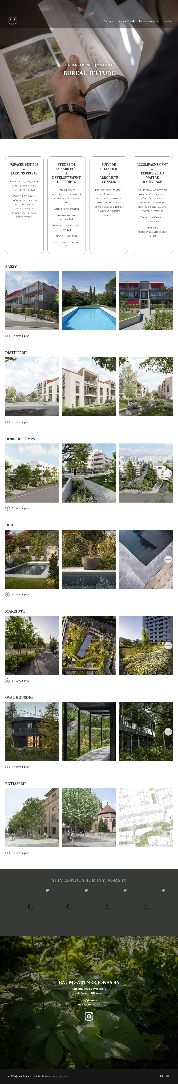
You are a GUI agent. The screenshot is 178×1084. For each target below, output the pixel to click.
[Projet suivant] (168, 473)
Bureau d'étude (126, 21)
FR (161, 1076)
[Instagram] (165, 7)
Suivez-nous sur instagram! (89, 880)
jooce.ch (64, 1076)
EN (167, 1076)
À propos (109, 21)
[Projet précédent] (10, 473)
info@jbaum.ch (89, 1000)
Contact (168, 21)
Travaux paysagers (149, 21)
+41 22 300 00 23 (89, 1004)
